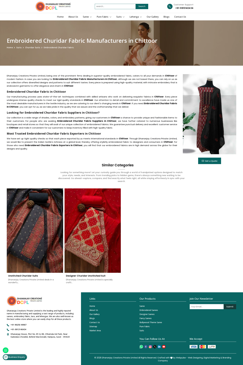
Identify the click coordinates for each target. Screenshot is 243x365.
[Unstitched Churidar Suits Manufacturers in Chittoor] (35, 230)
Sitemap (93, 326)
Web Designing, (195, 357)
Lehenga (134, 16)
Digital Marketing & (213, 357)
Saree (86, 16)
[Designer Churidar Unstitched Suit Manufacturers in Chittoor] (93, 230)
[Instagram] (150, 346)
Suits (119, 16)
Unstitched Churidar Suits (23, 275)
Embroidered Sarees (149, 310)
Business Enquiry (16, 357)
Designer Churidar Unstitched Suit (85, 275)
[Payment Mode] (203, 346)
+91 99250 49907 (18, 324)
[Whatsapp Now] (5, 350)
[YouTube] (164, 346)
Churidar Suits (32, 47)
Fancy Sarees (146, 318)
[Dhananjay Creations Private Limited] (52, 6)
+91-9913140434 (184, 8)
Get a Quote (211, 160)
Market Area (95, 330)
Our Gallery (153, 16)
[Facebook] (146, 346)
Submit (229, 306)
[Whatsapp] (141, 346)
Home (60, 16)
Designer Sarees (147, 314)
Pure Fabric (103, 16)
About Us (73, 16)
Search (142, 6)
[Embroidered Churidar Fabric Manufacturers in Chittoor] (209, 114)
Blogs (166, 16)
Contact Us (180, 16)
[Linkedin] (159, 346)
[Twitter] (155, 346)
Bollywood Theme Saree (151, 322)
